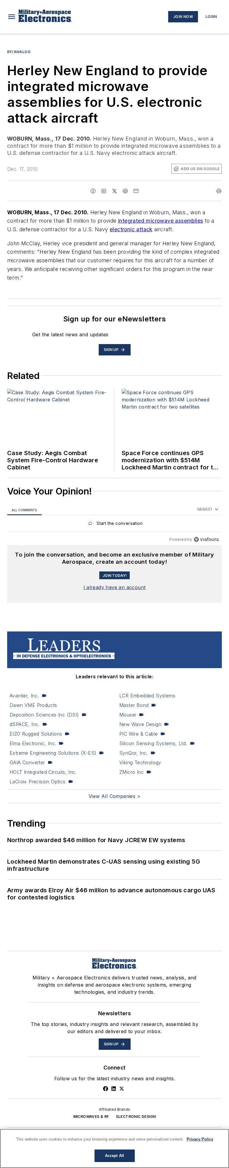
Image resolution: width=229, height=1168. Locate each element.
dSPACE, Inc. (25, 724)
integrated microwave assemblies (160, 221)
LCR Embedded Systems (147, 696)
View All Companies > (114, 796)
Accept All (114, 1155)
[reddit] (125, 191)
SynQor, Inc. (133, 753)
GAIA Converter (27, 762)
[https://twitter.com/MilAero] (122, 1089)
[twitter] (114, 191)
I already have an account (114, 587)
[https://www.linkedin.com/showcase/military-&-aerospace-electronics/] (114, 1089)
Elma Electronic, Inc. (33, 743)
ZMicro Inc (131, 772)
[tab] (24, 510)
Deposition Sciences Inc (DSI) (44, 715)
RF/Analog (18, 52)
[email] (136, 191)
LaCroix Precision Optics (38, 782)
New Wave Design (140, 724)
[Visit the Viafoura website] (206, 539)
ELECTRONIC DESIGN (136, 1116)
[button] (11, 16)
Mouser (127, 715)
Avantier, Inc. (24, 696)
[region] (114, 524)
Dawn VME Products (33, 705)
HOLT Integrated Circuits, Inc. (43, 772)
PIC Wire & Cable (138, 734)
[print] (219, 191)
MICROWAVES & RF (91, 1116)
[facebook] (93, 191)
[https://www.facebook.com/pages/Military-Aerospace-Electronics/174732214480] (106, 1089)
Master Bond (133, 705)
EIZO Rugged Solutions (36, 734)
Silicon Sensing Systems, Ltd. (153, 743)
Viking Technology (140, 762)
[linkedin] (104, 191)
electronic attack (131, 229)
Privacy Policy (200, 1139)
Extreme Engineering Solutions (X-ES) (53, 753)
